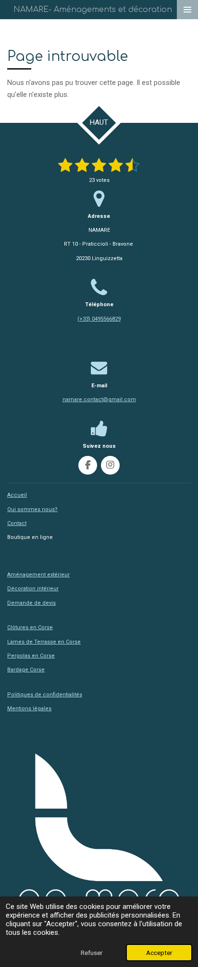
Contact (16, 523)
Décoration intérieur (33, 588)
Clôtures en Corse (30, 627)
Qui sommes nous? (32, 509)
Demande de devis (31, 603)
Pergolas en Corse (31, 656)
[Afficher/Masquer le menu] (187, 9)
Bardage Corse (26, 670)
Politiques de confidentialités (44, 695)
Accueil (17, 495)
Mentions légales (29, 708)
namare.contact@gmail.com (99, 399)
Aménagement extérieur (38, 575)
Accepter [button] (159, 952)
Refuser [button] (91, 952)
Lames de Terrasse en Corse (44, 642)
